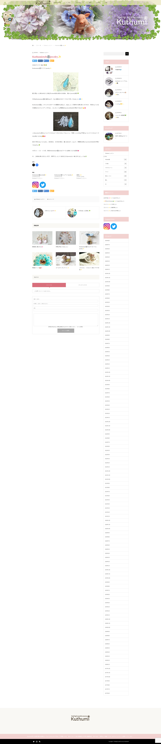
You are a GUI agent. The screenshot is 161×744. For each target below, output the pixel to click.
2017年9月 (107, 681)
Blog (90, 2)
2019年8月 (107, 586)
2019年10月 (107, 578)
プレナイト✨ (107, 204)
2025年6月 (107, 298)
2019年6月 (107, 594)
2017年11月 (107, 672)
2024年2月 (107, 364)
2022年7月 (107, 442)
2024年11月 (107, 327)
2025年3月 (107, 310)
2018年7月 (107, 639)
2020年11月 (107, 524)
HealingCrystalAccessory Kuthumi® (121, 741)
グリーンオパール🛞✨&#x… (120, 93)
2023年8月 (107, 388)
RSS (39, 741)
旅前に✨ (79, 175)
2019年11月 (107, 574)
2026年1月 (107, 269)
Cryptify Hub (115, 198)
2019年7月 (107, 590)
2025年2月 (107, 314)
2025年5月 (107, 302)
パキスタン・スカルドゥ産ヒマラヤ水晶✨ (89, 268)
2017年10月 (107, 676)
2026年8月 (107, 240)
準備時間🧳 (118, 69)
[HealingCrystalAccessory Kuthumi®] (80, 720)
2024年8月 (107, 339)
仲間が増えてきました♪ (62, 246)
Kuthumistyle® (57, 2)
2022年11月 (107, 425)
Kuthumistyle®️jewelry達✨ (39, 175)
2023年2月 (107, 413)
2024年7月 (107, 343)
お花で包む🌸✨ (107, 198)
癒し (115, 180)
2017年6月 (107, 693)
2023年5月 (107, 401)
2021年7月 (107, 491)
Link (106, 2)
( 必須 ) (36, 299)
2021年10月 (107, 479)
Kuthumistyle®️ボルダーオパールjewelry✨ (87, 247)
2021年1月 (107, 516)
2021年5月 (107, 499)
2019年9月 (107, 582)
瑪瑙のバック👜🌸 (37, 267)
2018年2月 (107, 660)
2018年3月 (107, 656)
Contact (98, 2)
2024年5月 (107, 351)
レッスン (68, 2)
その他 (115, 163)
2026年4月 (107, 257)
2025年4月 (107, 306)
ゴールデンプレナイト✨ (62, 267)
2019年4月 (107, 602)
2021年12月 (107, 471)
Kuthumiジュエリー (44, 52)
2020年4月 (107, 553)
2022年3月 (107, 458)
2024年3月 (107, 360)
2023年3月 (107, 409)
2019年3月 (107, 606)
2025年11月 (107, 277)
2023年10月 (107, 380)
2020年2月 (107, 561)
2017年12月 (107, 668)
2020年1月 (107, 565)
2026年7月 (107, 244)
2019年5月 (107, 598)
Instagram (36, 741)
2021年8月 (107, 487)
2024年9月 (107, 335)
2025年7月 (107, 294)
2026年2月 (107, 265)
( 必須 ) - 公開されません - (41, 303)
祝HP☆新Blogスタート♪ (121, 137)
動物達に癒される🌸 (37, 246)
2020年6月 (107, 545)
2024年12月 (107, 323)
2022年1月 (107, 467)
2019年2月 (107, 611)
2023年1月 (107, 417)
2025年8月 (107, 290)
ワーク (115, 171)
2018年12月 (107, 619)
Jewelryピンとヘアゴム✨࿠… (121, 82)
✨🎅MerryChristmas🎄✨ (109, 201)
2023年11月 (107, 376)
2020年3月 (107, 557)
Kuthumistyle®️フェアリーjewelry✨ (63, 175)
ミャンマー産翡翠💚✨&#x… (120, 116)
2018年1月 (107, 664)
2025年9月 (107, 285)
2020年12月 (107, 520)
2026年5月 (107, 253)
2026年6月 (107, 248)
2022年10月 (107, 429)
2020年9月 (107, 532)
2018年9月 (107, 631)
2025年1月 (107, 318)
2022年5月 (107, 450)
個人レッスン (115, 176)
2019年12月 (107, 569)
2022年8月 (107, 438)
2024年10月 (107, 331)
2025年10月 (107, 281)
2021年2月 (107, 512)
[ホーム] (32, 43)
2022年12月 (107, 421)
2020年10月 (107, 528)
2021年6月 (107, 495)
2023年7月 (107, 392)
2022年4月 (107, 454)
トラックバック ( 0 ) (82, 284)
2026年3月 (107, 261)
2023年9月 (107, 384)
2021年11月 (107, 475)
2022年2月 (107, 462)
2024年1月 (107, 368)
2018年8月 (107, 635)
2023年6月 (107, 397)
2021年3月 (107, 508)
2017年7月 (107, 689)
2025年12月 (107, 273)
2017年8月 (107, 685)
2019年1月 (107, 615)
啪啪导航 (113, 207)
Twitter (33, 741)
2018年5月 (107, 648)
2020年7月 (107, 541)
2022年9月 (107, 434)
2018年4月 (107, 652)
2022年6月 (107, 446)
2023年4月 (107, 405)
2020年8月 (107, 536)
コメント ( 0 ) (49, 284)
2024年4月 (107, 355)
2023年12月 (107, 372)
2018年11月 (107, 623)
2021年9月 (107, 483)
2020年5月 (107, 549)
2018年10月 (107, 627)
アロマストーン (80, 2)
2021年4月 (107, 504)
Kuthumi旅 (115, 159)
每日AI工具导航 (114, 210)
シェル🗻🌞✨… (119, 104)
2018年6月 (107, 643)
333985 (112, 204)
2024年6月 (107, 347)
